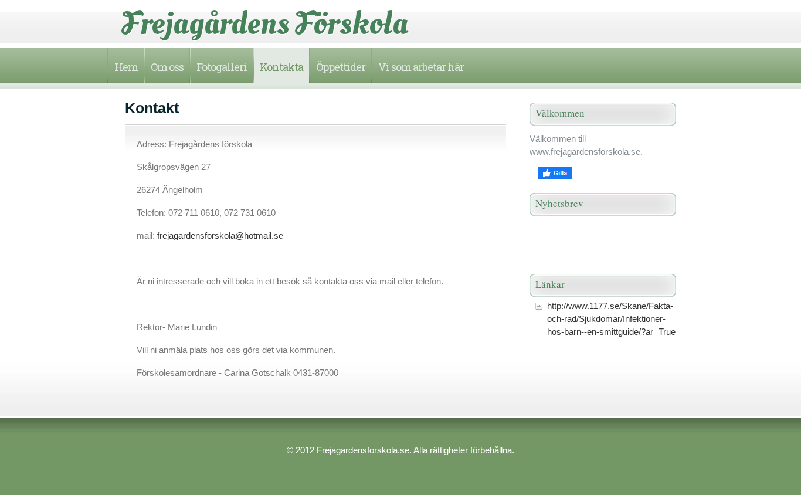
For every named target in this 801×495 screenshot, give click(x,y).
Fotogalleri (221, 67)
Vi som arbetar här (421, 67)
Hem (126, 67)
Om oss (167, 67)
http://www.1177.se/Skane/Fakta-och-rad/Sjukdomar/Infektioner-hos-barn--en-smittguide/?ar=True (611, 319)
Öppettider (340, 67)
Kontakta (281, 67)
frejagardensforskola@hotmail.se (220, 235)
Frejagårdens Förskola (265, 23)
